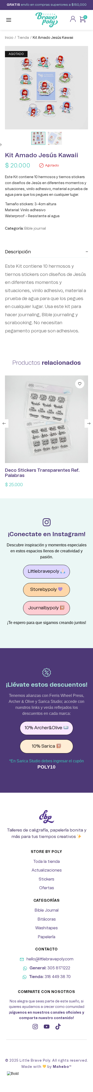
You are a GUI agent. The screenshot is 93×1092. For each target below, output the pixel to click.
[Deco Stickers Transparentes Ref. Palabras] (46, 419)
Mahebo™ (62, 1067)
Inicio (9, 38)
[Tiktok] (58, 1027)
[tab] (46, 252)
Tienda (23, 38)
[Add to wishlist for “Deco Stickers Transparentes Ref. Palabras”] (79, 383)
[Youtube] (47, 1027)
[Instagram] (35, 1027)
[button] (4, 423)
